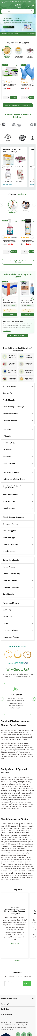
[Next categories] (32, 52)
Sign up (26, 983)
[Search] (3, 11)
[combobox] (19, 11)
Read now (14, 943)
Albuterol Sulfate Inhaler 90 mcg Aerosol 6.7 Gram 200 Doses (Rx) (27, 302)
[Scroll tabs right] (34, 204)
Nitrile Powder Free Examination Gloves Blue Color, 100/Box (9, 85)
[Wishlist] (29, 5)
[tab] (13, 207)
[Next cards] (34, 699)
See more (17, 960)
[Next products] (32, 81)
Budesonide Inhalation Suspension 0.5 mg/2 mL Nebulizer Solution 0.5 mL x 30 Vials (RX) (10, 303)
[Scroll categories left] (2, 167)
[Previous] (3, 299)
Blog (27, 1025)
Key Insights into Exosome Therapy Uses (14, 912)
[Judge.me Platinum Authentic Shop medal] (18, 654)
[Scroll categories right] (33, 167)
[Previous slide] (1, 23)
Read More (7, 330)
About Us (4, 1022)
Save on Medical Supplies (10, 26)
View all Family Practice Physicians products (18, 261)
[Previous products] (3, 81)
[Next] (32, 299)
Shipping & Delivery (22, 1022)
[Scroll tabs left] (1, 204)
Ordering (21, 1025)
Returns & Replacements (8, 1025)
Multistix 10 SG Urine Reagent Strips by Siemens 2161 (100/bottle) (28, 241)
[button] (32, 11)
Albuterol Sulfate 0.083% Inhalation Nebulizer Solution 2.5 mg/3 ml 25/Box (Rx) (27, 86)
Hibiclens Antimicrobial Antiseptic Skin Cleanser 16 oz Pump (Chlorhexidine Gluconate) (10, 242)
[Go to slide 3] (17, 31)
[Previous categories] (3, 52)
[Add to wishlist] (15, 65)
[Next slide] (34, 23)
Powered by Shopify (7, 1029)
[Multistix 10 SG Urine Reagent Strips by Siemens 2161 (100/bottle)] (28, 227)
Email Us (11, 1022)
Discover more (7, 185)
